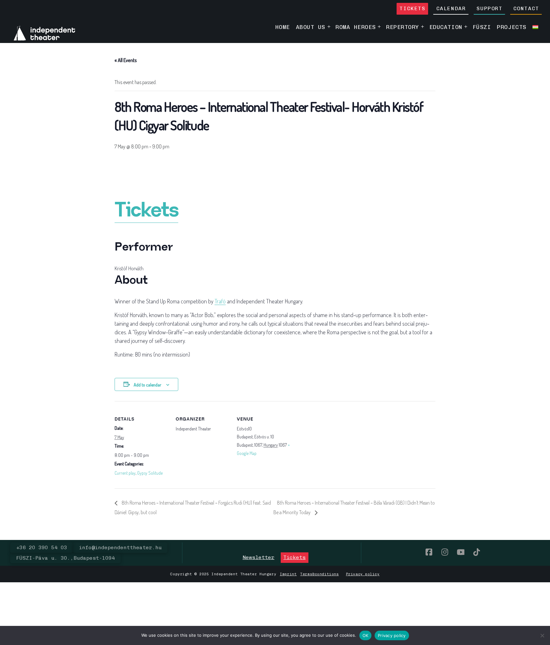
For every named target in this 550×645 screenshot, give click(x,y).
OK (366, 635)
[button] (258, 557)
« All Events (126, 60)
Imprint (288, 574)
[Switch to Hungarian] (535, 27)
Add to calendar (147, 384)
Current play (125, 473)
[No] (542, 635)
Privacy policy (363, 574)
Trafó (220, 301)
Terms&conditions (319, 574)
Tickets (146, 211)
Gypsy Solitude (150, 473)
